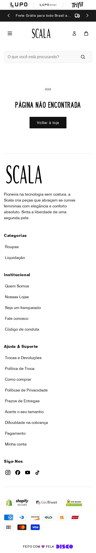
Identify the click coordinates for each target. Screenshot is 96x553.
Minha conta (16, 444)
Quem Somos (17, 285)
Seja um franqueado (23, 307)
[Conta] (74, 33)
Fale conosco (16, 318)
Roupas (12, 246)
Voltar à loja (48, 122)
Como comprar (18, 379)
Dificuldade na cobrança (26, 422)
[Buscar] (83, 57)
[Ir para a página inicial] (41, 33)
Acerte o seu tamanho (24, 411)
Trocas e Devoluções (23, 357)
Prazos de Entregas (22, 400)
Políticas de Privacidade (26, 390)
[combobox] (41, 56)
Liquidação (15, 257)
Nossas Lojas (17, 296)
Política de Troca (19, 368)
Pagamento (15, 433)
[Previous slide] (9, 16)
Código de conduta (22, 329)
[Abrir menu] (10, 33)
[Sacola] (86, 33)
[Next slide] (87, 16)
